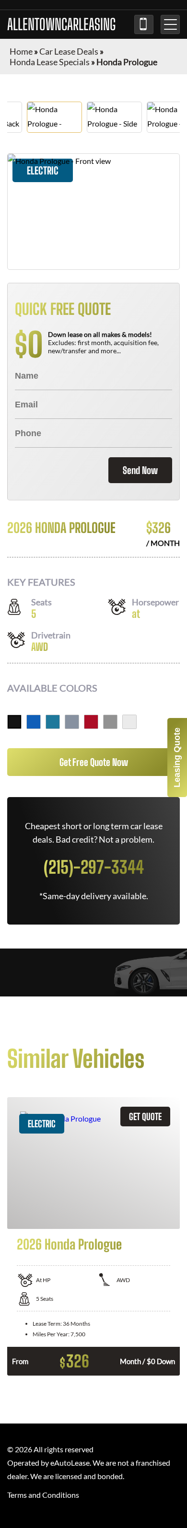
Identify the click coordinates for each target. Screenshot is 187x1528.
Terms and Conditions (43, 1494)
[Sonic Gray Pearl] (72, 722)
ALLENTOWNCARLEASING (61, 24)
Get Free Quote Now (93, 762)
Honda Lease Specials (50, 62)
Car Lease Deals (68, 51)
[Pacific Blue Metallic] (33, 722)
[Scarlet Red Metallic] (91, 722)
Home (21, 51)
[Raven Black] (14, 722)
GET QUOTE (145, 1116)
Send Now (140, 470)
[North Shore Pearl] (52, 722)
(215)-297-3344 (143, 24)
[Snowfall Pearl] (129, 722)
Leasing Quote (177, 757)
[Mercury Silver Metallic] (110, 722)
